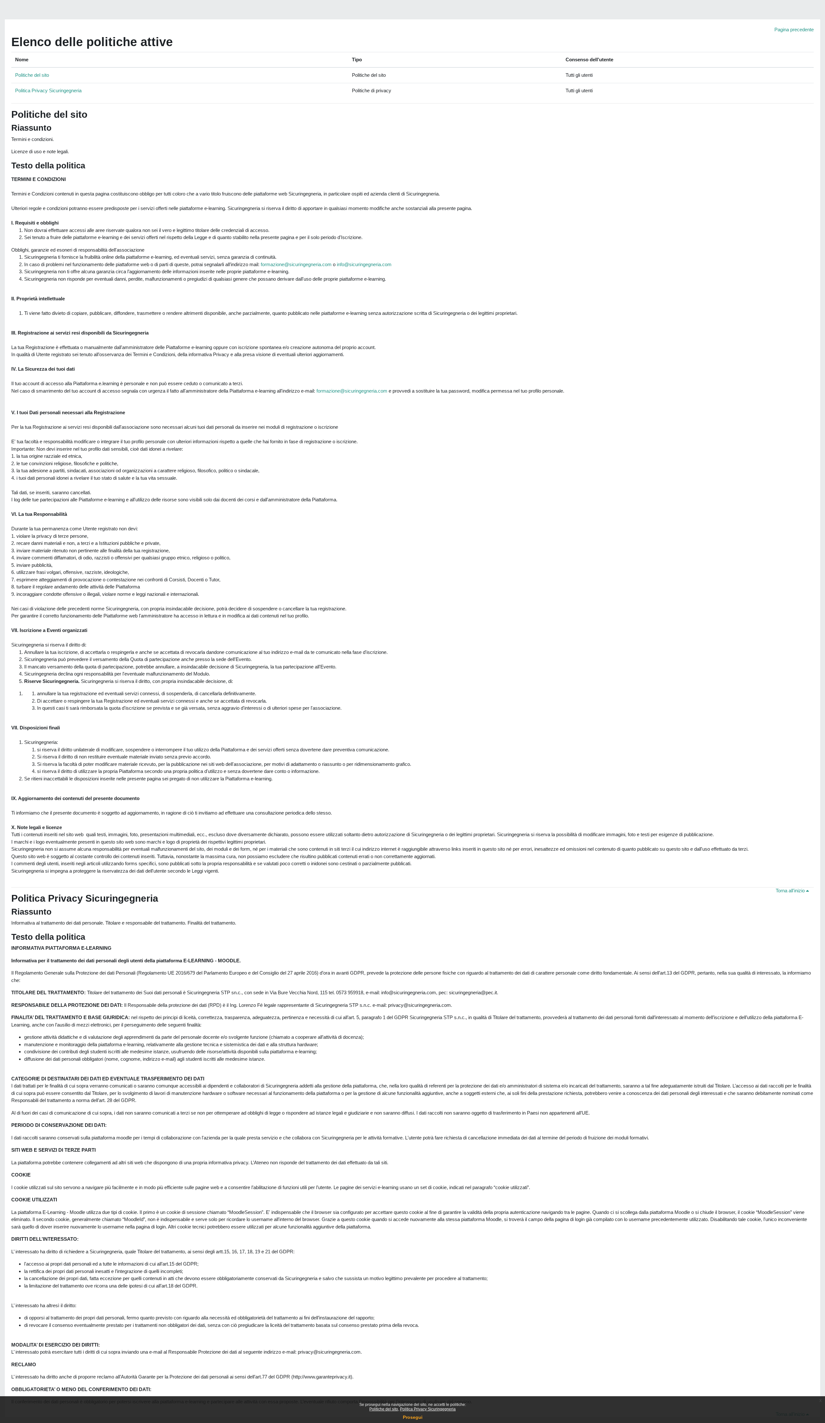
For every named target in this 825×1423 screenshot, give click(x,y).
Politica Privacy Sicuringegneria (48, 90)
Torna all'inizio (791, 890)
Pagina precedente (794, 29)
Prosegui (412, 1417)
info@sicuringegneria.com (364, 264)
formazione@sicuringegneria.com (297, 264)
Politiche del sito (32, 75)
